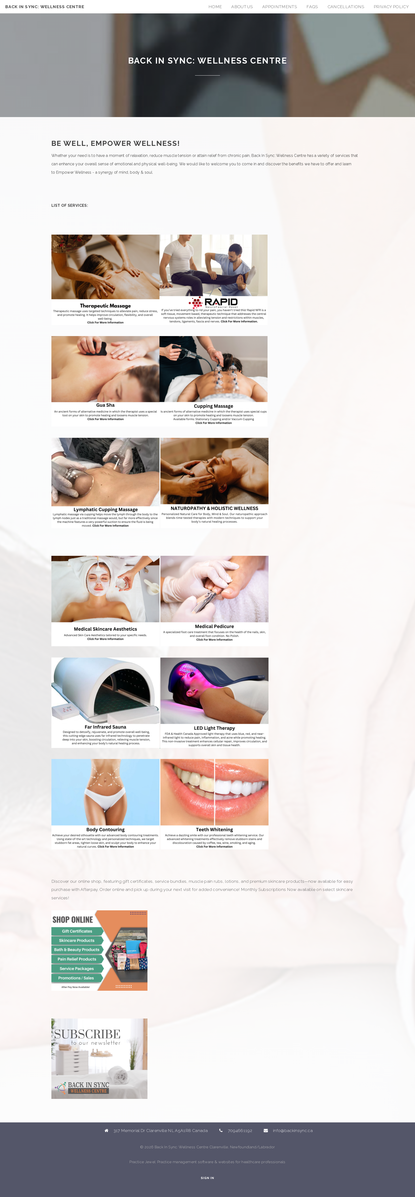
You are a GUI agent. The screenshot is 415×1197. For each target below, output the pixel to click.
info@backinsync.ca (293, 1130)
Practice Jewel (142, 1162)
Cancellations (346, 6)
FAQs (312, 6)
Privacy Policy (391, 6)
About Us (242, 6)
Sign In (207, 1178)
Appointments (279, 6)
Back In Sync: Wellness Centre (44, 6)
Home (215, 6)
